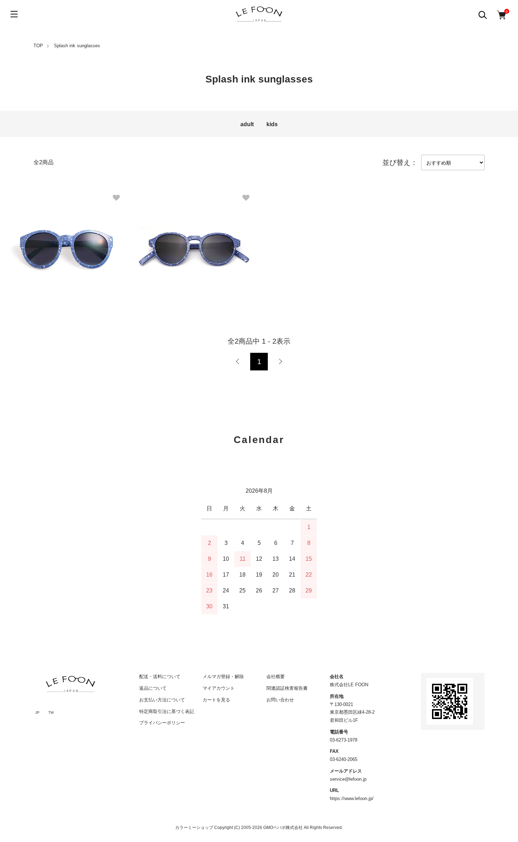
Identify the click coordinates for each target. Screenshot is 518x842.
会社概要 (275, 676)
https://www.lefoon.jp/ (352, 798)
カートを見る (216, 699)
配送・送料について (159, 676)
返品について (153, 688)
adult (247, 124)
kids (272, 124)
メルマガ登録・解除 (223, 676)
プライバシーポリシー (162, 722)
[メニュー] (14, 14)
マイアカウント (219, 688)
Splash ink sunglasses (77, 45)
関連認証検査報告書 (287, 688)
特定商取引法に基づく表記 (166, 711)
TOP (38, 45)
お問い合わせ (280, 699)
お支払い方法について (162, 699)
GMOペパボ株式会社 (283, 827)
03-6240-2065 (343, 759)
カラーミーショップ (194, 827)
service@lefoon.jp (348, 779)
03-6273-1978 (343, 740)
